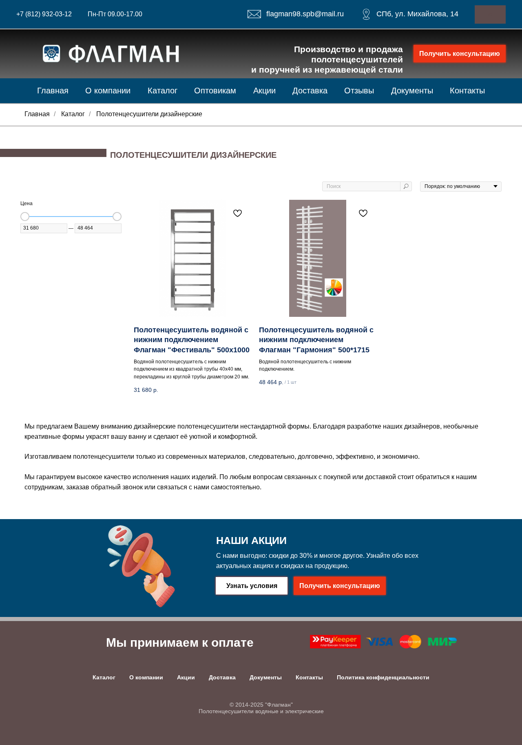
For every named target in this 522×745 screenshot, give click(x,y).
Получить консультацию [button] (459, 53)
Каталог (162, 90)
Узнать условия (251, 585)
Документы (412, 90)
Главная (53, 90)
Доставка (309, 90)
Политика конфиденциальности (383, 677)
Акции (264, 90)
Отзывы (359, 90)
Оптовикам (215, 90)
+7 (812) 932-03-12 (44, 14)
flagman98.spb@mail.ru (305, 14)
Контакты (467, 90)
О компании (107, 90)
